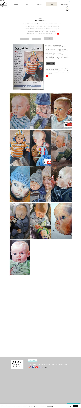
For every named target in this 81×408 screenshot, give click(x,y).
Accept (75, 406)
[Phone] (40, 367)
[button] (69, 1)
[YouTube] (58, 34)
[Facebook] (33, 367)
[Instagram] (30, 367)
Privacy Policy (50, 406)
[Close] (79, 406)
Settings (69, 406)
